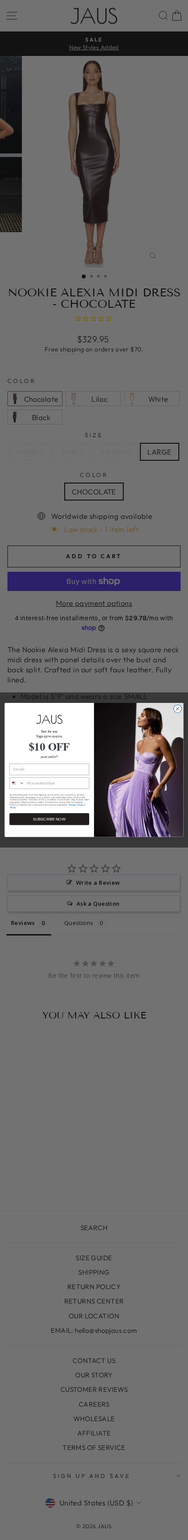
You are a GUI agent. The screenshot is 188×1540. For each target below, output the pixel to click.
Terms (13, 807)
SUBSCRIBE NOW (49, 819)
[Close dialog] (177, 709)
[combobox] (17, 783)
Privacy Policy (76, 805)
